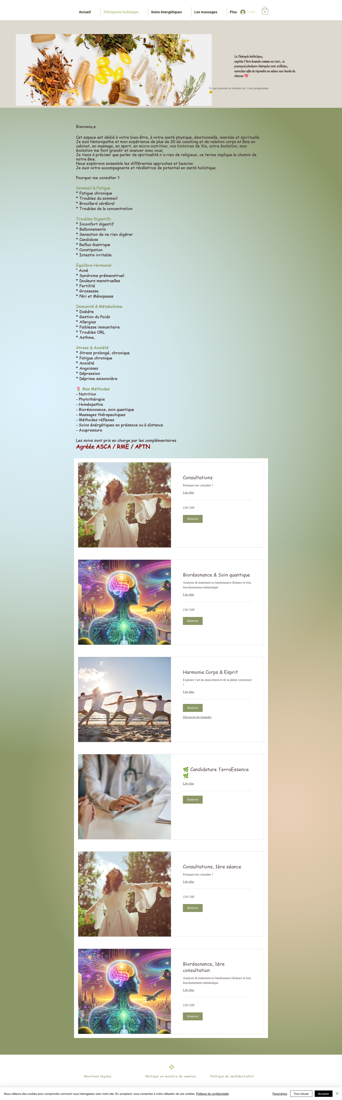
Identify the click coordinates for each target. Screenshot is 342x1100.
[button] (265, 11)
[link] (217, 477)
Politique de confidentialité (212, 1094)
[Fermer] (337, 1093)
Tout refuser (301, 1094)
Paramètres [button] (280, 1094)
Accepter (323, 1094)
